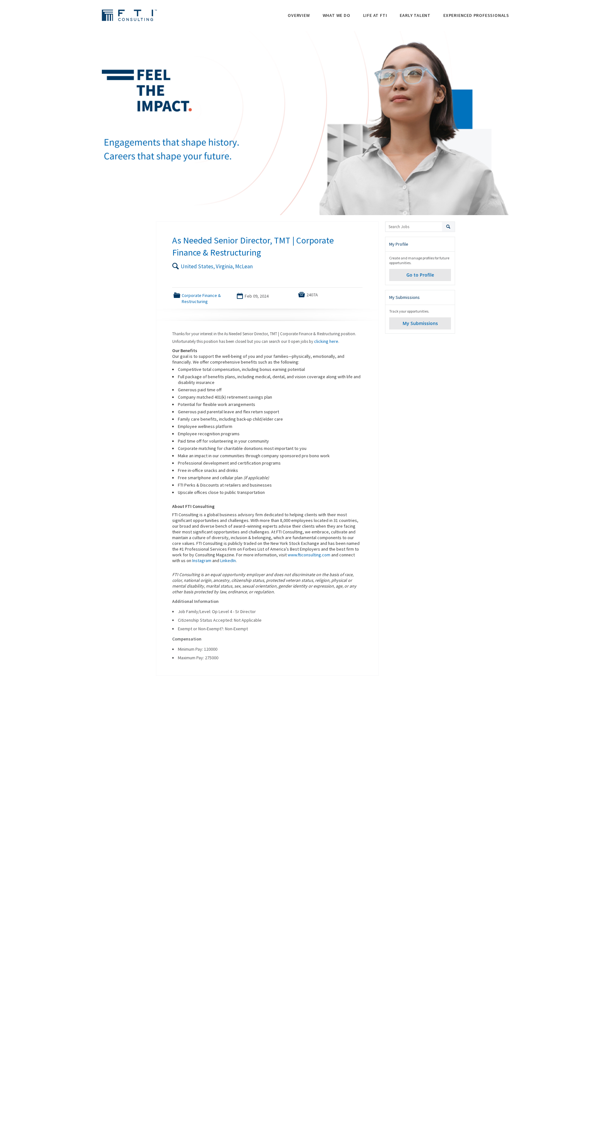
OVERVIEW (299, 15)
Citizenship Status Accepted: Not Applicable (220, 620)
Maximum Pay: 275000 (198, 658)
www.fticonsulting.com (309, 555)
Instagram (201, 560)
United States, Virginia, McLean (217, 266)
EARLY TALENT (415, 15)
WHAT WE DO (336, 15)
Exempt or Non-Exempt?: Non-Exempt (213, 629)
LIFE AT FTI (375, 15)
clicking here (326, 341)
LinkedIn (228, 560)
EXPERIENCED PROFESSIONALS (476, 15)
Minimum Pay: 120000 (197, 649)
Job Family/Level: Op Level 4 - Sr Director (217, 611)
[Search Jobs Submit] (448, 227)
